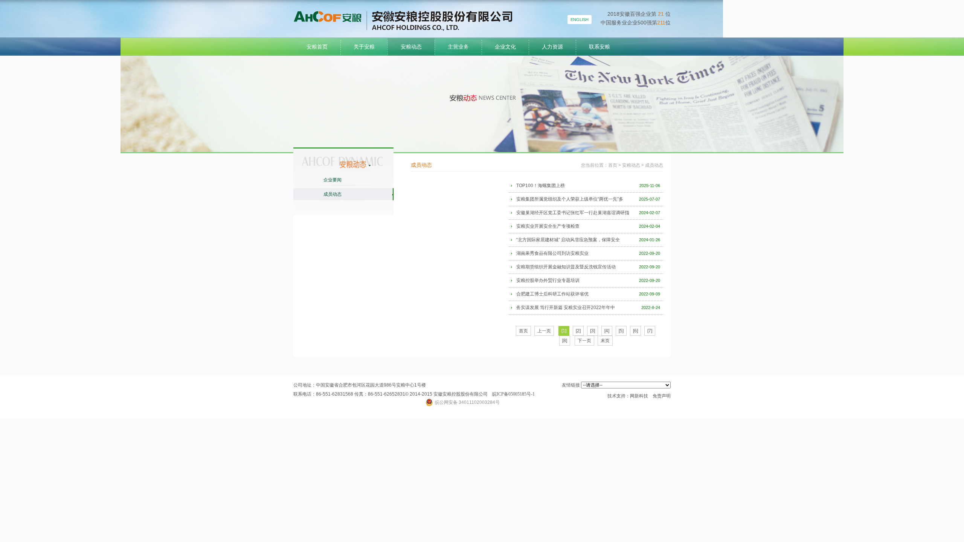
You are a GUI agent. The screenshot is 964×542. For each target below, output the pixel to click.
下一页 (584, 340)
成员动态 (332, 194)
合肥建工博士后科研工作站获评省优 (552, 294)
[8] (564, 340)
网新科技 (639, 396)
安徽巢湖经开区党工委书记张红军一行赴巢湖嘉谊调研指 (572, 212)
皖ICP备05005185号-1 (513, 394)
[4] (606, 330)
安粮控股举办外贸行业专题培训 (548, 280)
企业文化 (505, 47)
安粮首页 (317, 47)
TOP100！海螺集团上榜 (540, 185)
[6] (635, 330)
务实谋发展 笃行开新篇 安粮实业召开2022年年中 (565, 307)
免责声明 (662, 396)
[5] (621, 330)
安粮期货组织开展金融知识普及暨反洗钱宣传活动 (566, 266)
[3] (592, 330)
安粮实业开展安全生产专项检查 (548, 226)
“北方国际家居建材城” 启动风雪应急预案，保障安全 (568, 239)
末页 (605, 340)
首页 (612, 165)
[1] (563, 330)
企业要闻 (332, 180)
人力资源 (552, 47)
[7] (649, 330)
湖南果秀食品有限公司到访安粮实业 (552, 253)
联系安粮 (599, 47)
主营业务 (458, 47)
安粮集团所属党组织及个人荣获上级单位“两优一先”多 (569, 199)
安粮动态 (411, 47)
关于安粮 (364, 47)
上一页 (544, 330)
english (579, 19)
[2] (578, 330)
